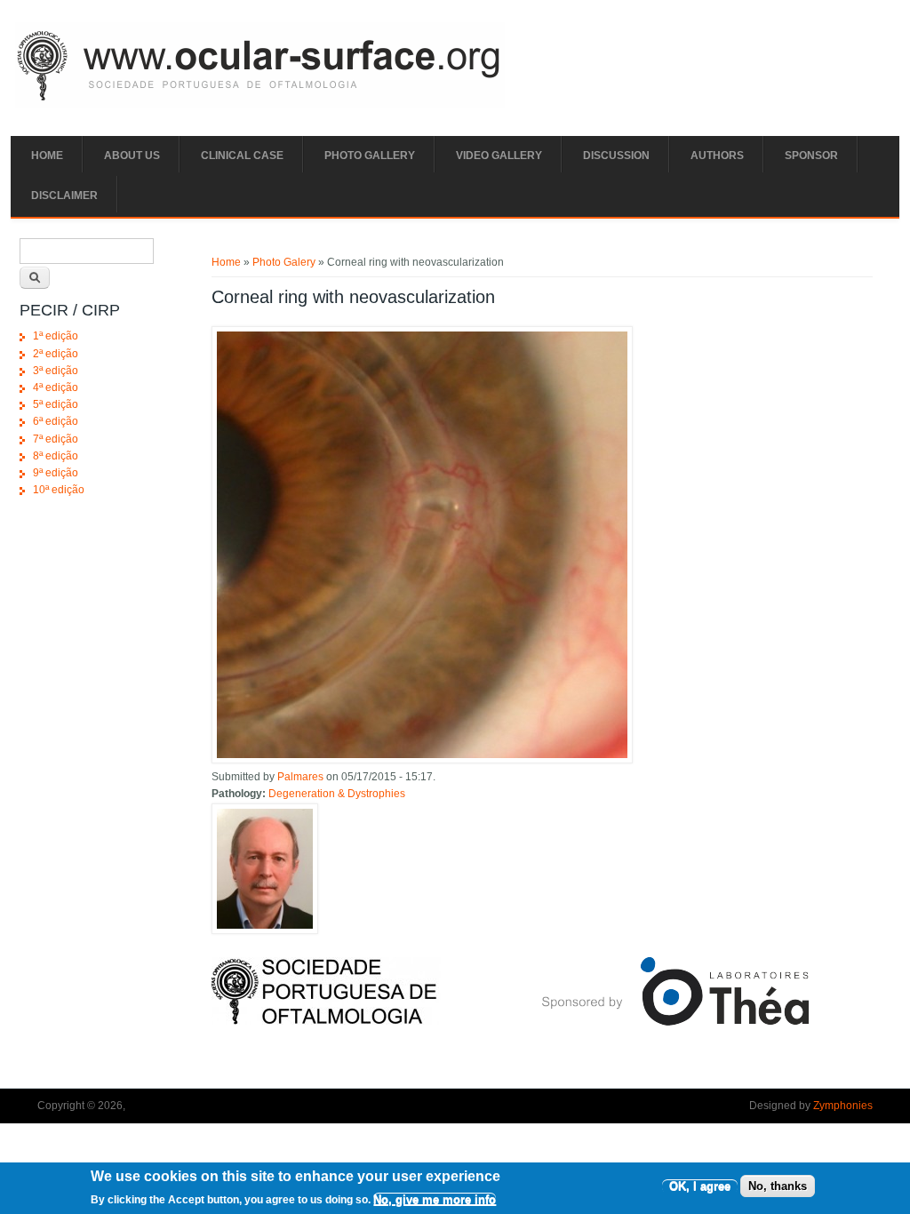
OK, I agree (699, 1186)
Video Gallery (499, 155)
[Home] (260, 105)
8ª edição (55, 456)
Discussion (616, 155)
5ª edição (55, 404)
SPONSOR (811, 155)
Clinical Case (242, 155)
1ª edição (55, 336)
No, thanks (777, 1186)
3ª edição (55, 370)
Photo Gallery (369, 155)
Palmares (300, 777)
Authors (717, 155)
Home (47, 155)
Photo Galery (283, 262)
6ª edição (55, 421)
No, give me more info (434, 1199)
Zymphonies (843, 1105)
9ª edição (55, 473)
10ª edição (58, 489)
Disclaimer (64, 195)
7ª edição (55, 439)
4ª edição (55, 387)
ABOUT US (132, 155)
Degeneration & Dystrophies (336, 793)
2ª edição (55, 353)
